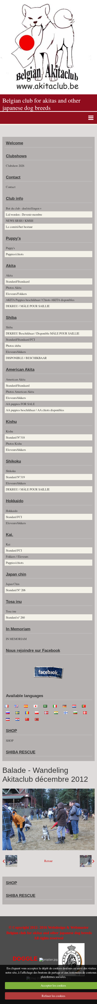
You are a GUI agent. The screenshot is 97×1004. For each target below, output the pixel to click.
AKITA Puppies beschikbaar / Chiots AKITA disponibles (40, 300)
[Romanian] (28, 712)
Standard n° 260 (15, 617)
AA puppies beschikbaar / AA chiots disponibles (35, 410)
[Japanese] (37, 705)
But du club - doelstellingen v (23, 208)
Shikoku (13, 461)
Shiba (11, 317)
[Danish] (86, 712)
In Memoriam (18, 629)
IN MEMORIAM (16, 639)
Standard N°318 (15, 437)
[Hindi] (57, 712)
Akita (11, 266)
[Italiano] (56, 705)
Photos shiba (13, 345)
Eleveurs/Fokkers (16, 294)
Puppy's (13, 238)
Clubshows (16, 156)
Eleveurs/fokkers (16, 352)
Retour (48, 861)
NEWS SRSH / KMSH (19, 220)
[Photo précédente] (10, 861)
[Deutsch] (66, 705)
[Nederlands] (75, 705)
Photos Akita (13, 287)
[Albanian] (38, 718)
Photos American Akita (20, 391)
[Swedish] (19, 712)
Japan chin (16, 574)
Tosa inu (14, 601)
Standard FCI (14, 517)
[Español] (27, 705)
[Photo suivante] (87, 861)
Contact (13, 177)
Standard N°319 (15, 477)
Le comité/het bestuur (19, 227)
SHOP (11, 730)
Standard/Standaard (17, 281)
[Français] (8, 705)
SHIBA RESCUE (20, 752)
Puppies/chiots (15, 254)
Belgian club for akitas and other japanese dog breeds (41, 104)
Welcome (14, 143)
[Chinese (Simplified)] (28, 718)
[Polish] (38, 712)
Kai (8, 544)
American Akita (20, 369)
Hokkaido (14, 501)
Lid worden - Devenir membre (24, 214)
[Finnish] (67, 712)
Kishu (11, 421)
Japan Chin (12, 584)
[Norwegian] (47, 712)
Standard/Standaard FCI (20, 339)
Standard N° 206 (15, 590)
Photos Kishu (14, 443)
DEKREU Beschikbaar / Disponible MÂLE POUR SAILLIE (42, 333)
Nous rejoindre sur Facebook (33, 650)
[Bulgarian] (76, 712)
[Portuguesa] (85, 705)
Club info (14, 198)
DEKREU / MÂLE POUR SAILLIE (28, 306)
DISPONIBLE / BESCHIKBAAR (26, 358)
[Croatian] (19, 718)
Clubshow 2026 (15, 165)
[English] (17, 705)
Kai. (9, 534)
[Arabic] (46, 705)
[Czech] (9, 718)
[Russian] (9, 712)
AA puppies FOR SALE (20, 404)
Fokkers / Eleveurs (17, 556)
